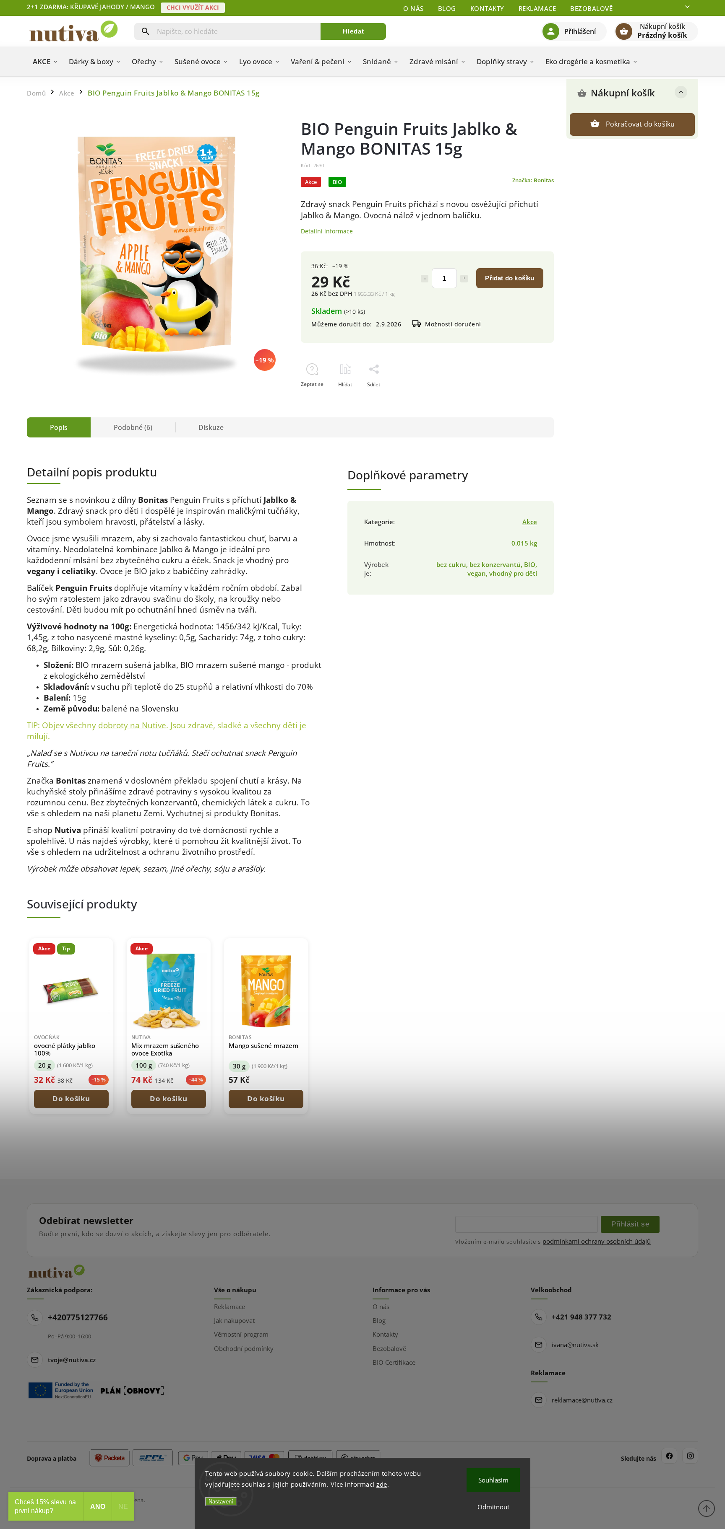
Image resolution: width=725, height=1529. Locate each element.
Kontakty (487, 8)
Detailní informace (327, 231)
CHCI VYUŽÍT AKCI (193, 7)
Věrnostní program (241, 1334)
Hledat (353, 31)
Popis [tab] (59, 427)
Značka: (533, 180)
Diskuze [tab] (211, 427)
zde (381, 1484)
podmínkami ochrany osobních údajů (596, 1241)
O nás (413, 8)
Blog (447, 8)
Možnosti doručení (453, 324)
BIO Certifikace (394, 1362)
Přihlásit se (630, 1224)
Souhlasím (493, 1480)
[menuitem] (45, 62)
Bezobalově (591, 8)
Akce (529, 521)
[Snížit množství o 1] (424, 278)
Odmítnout (493, 1507)
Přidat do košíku (509, 278)
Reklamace (537, 8)
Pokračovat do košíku (640, 124)
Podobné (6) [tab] (133, 427)
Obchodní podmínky (244, 1348)
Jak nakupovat (234, 1320)
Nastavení (221, 1501)
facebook (669, 1456)
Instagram (690, 1456)
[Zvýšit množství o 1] (464, 278)
